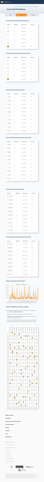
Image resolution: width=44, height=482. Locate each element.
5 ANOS (33, 14)
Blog (6, 433)
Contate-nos (8, 453)
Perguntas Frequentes (10, 442)
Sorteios (7, 430)
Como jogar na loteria (9, 444)
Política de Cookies (9, 458)
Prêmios (7, 427)
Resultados (24, 6)
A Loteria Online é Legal (10, 447)
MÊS (10, 14)
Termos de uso (8, 455)
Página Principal (17, 6)
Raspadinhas (8, 436)
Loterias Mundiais (9, 424)
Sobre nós (7, 450)
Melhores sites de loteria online (13, 421)
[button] (42, 2)
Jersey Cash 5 (29, 6)
